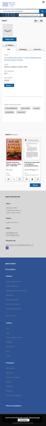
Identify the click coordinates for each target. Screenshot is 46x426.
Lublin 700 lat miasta (13, 304)
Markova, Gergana (10, 67)
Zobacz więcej (10, 316)
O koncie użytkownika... (13, 377)
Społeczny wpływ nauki (13, 309)
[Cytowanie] (41, 20)
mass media (25, 108)
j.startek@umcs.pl (12, 233)
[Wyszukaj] (42, 11)
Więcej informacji (34, 417)
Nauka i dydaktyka (12, 286)
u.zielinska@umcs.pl (12, 235)
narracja (36, 108)
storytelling (9, 112)
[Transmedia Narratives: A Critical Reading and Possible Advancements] (7, 30)
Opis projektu (10, 368)
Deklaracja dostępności (14, 395)
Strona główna (10, 269)
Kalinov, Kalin (22, 67)
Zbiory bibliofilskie (12, 300)
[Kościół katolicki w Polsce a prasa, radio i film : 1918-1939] (14, 150)
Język (7, 351)
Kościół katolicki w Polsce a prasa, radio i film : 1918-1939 (13, 164)
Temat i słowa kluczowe (14, 337)
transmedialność (11, 108)
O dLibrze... (9, 386)
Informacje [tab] (23, 49)
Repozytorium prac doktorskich (16, 291)
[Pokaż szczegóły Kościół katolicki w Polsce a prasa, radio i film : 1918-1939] (19, 179)
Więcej (35, 185)
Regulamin (9, 373)
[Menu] (43, 2)
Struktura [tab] (37, 49)
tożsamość (21, 112)
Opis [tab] (8, 49)
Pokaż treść (9, 39)
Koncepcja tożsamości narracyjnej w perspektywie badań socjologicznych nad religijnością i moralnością (32, 164)
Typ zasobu (10, 346)
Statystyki (9, 391)
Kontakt (8, 382)
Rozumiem (23, 420)
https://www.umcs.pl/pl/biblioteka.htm (18, 245)
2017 (6, 73)
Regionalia (9, 295)
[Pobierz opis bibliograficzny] (8, 179)
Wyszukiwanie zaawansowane (29, 15)
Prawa (8, 356)
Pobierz (10, 45)
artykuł (6, 80)
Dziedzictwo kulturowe (13, 281)
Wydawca (9, 342)
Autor (8, 333)
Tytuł (7, 328)
